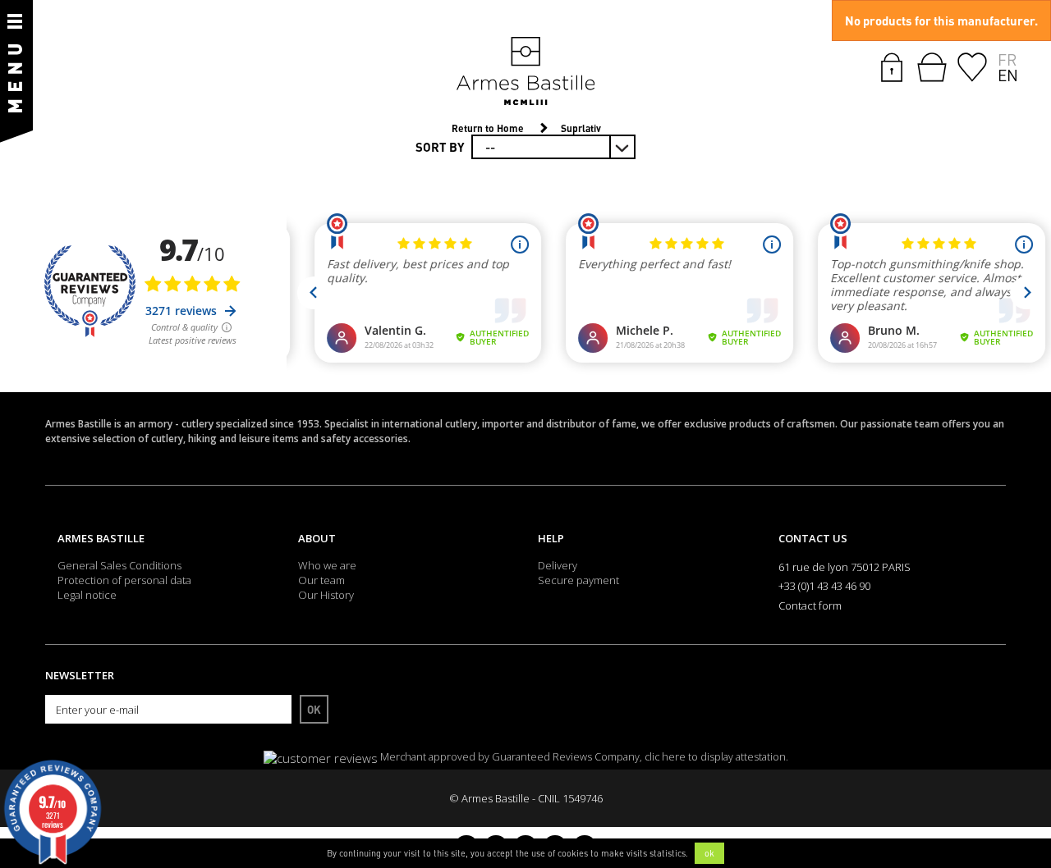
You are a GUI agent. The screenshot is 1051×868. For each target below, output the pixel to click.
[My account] (891, 65)
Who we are (327, 565)
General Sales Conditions (119, 565)
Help (551, 538)
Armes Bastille (101, 538)
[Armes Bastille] (525, 72)
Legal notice (87, 594)
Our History (326, 594)
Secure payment (578, 580)
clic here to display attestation (715, 757)
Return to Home (488, 128)
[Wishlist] (972, 65)
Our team (321, 580)
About (317, 538)
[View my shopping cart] (932, 67)
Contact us (812, 538)
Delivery (557, 565)
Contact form (810, 605)
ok (709, 853)
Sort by (440, 146)
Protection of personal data (124, 580)
